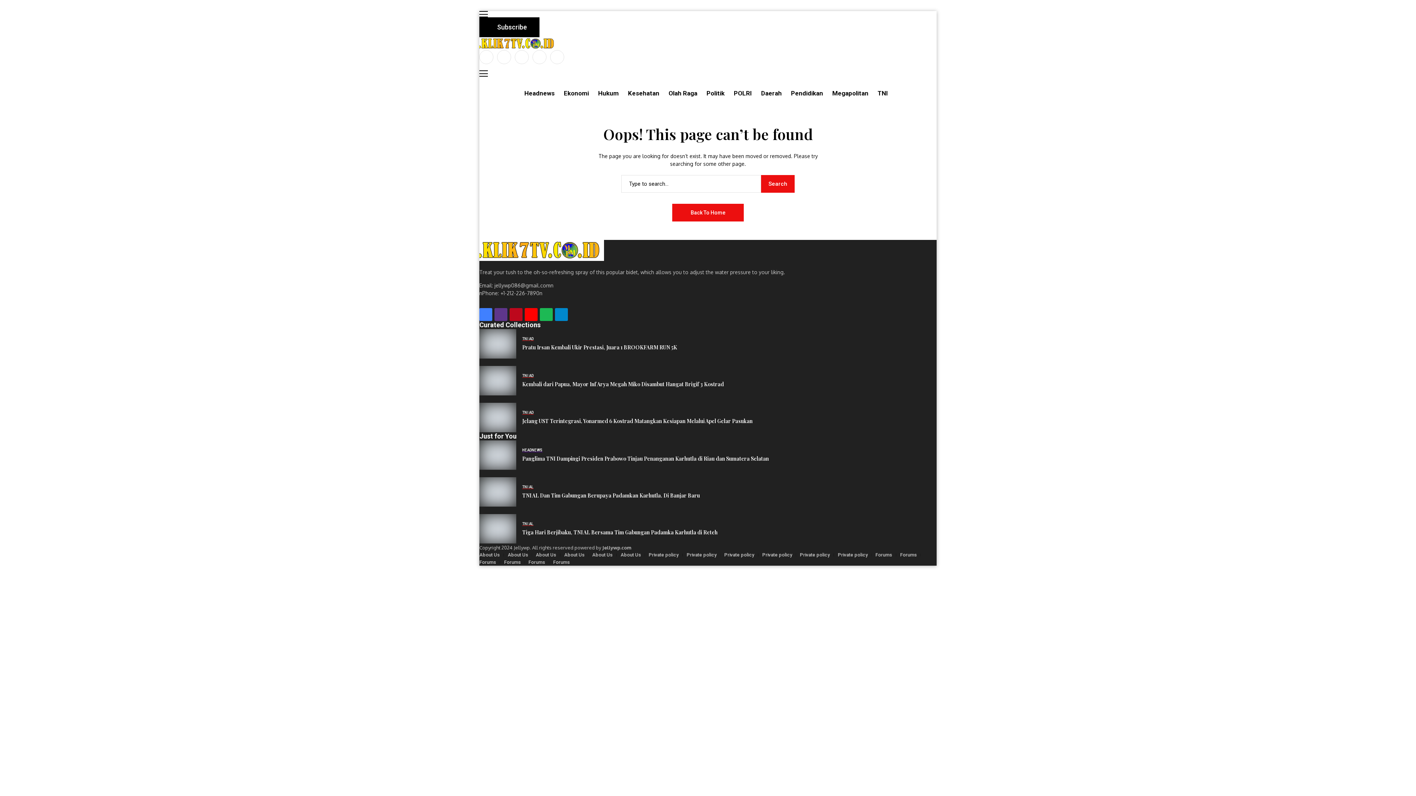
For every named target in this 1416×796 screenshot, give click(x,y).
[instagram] (522, 57)
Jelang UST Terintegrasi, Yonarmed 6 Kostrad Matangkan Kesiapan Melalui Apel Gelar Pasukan (637, 421)
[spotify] (546, 314)
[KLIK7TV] (541, 250)
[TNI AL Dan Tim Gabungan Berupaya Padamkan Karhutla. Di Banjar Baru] (497, 492)
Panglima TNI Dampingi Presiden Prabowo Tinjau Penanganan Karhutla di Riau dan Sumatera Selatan (645, 459)
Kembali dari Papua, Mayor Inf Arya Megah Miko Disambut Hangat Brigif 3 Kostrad (623, 384)
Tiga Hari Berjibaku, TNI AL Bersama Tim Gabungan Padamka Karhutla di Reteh (620, 533)
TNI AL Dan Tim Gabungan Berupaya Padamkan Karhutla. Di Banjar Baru (611, 496)
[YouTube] (557, 57)
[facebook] (486, 57)
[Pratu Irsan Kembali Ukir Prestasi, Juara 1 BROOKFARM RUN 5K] (497, 344)
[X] (504, 57)
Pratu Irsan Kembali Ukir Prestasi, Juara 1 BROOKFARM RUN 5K (599, 348)
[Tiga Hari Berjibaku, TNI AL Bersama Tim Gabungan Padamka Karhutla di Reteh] (497, 529)
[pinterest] (539, 57)
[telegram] (561, 314)
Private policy (663, 555)
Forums (883, 555)
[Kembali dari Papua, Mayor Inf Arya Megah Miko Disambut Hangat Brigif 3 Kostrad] (497, 380)
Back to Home (708, 213)
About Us (489, 555)
